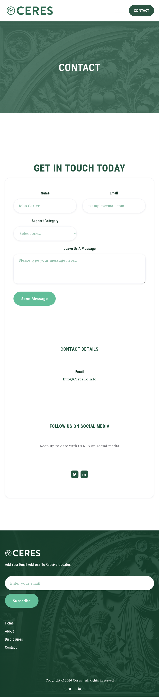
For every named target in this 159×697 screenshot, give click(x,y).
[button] (119, 10)
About (9, 631)
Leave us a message (80, 249)
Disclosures (14, 639)
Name (45, 193)
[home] (29, 10)
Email (114, 193)
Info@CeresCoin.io (79, 379)
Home (9, 623)
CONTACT (141, 10)
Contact (11, 647)
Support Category (45, 221)
